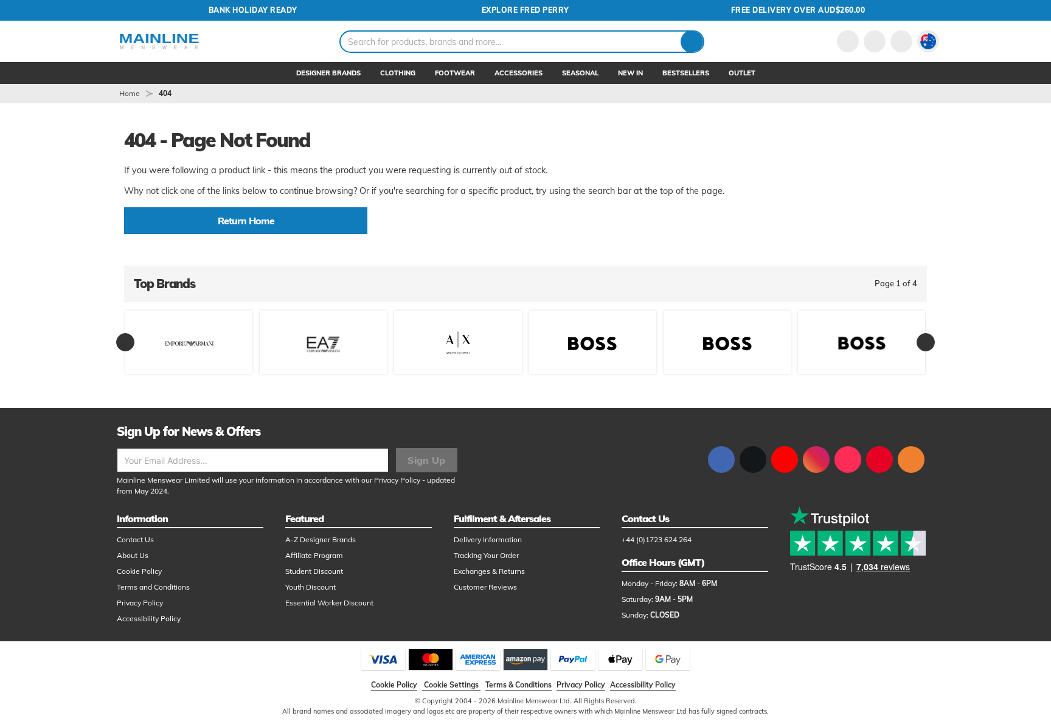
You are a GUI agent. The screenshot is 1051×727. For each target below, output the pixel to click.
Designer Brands (328, 73)
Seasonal (580, 73)
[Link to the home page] (159, 41)
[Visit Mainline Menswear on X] (753, 459)
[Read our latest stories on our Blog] (911, 459)
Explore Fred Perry (525, 10)
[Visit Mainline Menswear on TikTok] (847, 459)
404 (165, 93)
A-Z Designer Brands (320, 539)
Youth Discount (310, 586)
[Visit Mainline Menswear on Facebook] (721, 459)
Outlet (742, 73)
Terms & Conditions (518, 684)
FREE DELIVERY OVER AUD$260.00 (798, 10)
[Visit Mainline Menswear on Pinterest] (879, 459)
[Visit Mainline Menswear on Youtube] (784, 459)
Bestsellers (685, 73)
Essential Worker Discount (329, 602)
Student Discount (314, 571)
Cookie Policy (139, 571)
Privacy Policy (397, 479)
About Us (132, 555)
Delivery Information (488, 539)
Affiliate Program (314, 555)
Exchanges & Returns (489, 571)
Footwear (455, 73)
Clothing (397, 73)
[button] (928, 41)
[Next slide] (926, 342)
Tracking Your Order (486, 555)
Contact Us (135, 539)
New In (630, 73)
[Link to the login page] (848, 41)
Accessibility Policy (149, 618)
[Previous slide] (125, 342)
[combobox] (521, 41)
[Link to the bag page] (875, 41)
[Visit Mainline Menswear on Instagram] (816, 459)
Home (129, 93)
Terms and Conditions (153, 586)
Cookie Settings (451, 684)
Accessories (518, 73)
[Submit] (692, 41)
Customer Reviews (485, 586)
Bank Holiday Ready (253, 10)
